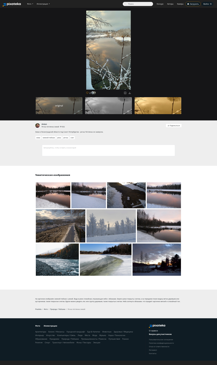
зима (38, 138)
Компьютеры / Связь (66, 335)
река (59, 138)
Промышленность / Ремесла (93, 339)
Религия (38, 342)
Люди (80, 335)
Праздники (54, 339)
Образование (41, 339)
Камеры (180, 4)
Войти (206, 4)
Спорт (47, 342)
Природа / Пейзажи (70, 339)
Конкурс (160, 4)
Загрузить (194, 4)
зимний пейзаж (49, 138)
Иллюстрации (50, 326)
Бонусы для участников (160, 334)
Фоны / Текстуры (84, 342)
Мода (94, 335)
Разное (125, 339)
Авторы (170, 4)
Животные (106, 331)
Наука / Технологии (116, 335)
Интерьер (39, 335)
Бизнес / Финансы (56, 331)
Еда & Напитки (93, 331)
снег (72, 138)
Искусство (50, 335)
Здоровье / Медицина (123, 331)
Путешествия (114, 339)
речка (65, 138)
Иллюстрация (42, 4)
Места (87, 335)
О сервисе (153, 330)
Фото (29, 4)
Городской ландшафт (76, 331)
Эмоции (96, 342)
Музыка (102, 335)
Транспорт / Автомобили (63, 342)
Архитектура (40, 331)
